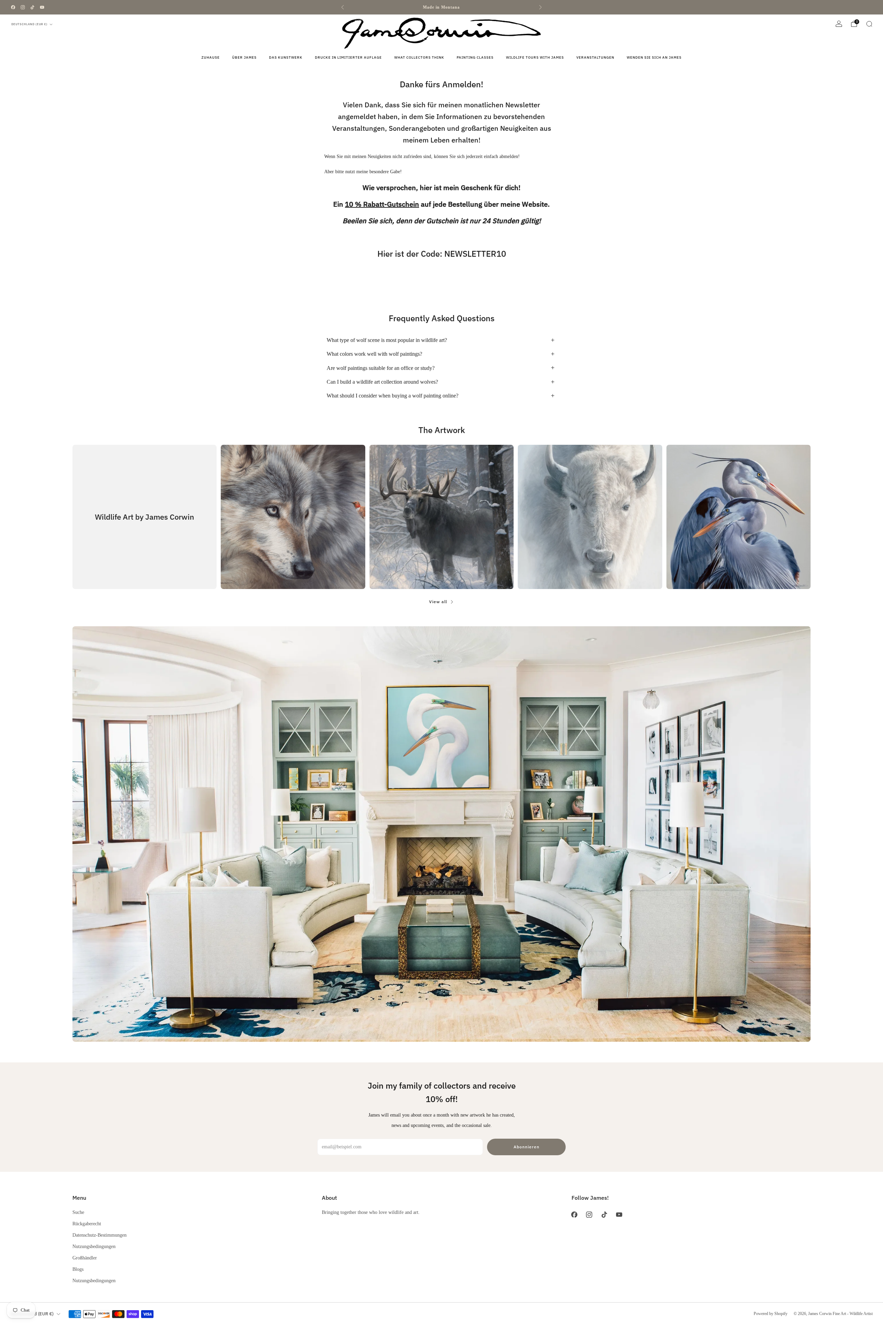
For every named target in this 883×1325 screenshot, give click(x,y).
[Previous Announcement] (342, 7)
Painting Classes (475, 57)
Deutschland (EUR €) (29, 24)
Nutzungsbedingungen (94, 1246)
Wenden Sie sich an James (654, 57)
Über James (244, 57)
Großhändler (84, 1257)
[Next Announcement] (540, 7)
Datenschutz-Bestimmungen (99, 1235)
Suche (78, 1212)
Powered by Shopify (770, 1314)
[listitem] (441, 7)
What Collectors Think (419, 57)
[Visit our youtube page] (42, 7)
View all (438, 601)
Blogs (77, 1269)
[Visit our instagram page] (23, 7)
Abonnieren (526, 1146)
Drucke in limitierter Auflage (348, 57)
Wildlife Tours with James (535, 57)
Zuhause (210, 57)
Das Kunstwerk (285, 57)
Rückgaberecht (86, 1223)
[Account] (838, 23)
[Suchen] (869, 23)
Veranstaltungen (595, 57)
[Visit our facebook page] (13, 7)
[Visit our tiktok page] (32, 7)
